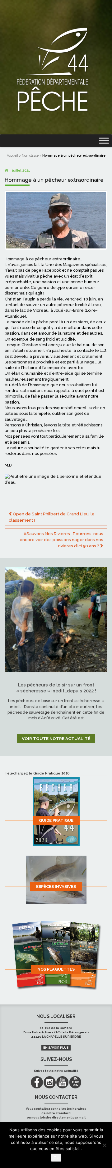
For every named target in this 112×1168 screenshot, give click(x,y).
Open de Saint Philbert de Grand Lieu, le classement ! (52, 516)
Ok (56, 1157)
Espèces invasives (56, 886)
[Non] (104, 1145)
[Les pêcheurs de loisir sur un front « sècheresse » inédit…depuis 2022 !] (56, 619)
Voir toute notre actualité (56, 738)
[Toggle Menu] (104, 141)
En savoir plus (56, 1047)
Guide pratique (56, 820)
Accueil (12, 155)
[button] (56, 494)
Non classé (30, 155)
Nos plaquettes (56, 969)
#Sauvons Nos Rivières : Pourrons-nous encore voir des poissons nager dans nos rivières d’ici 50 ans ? (61, 539)
